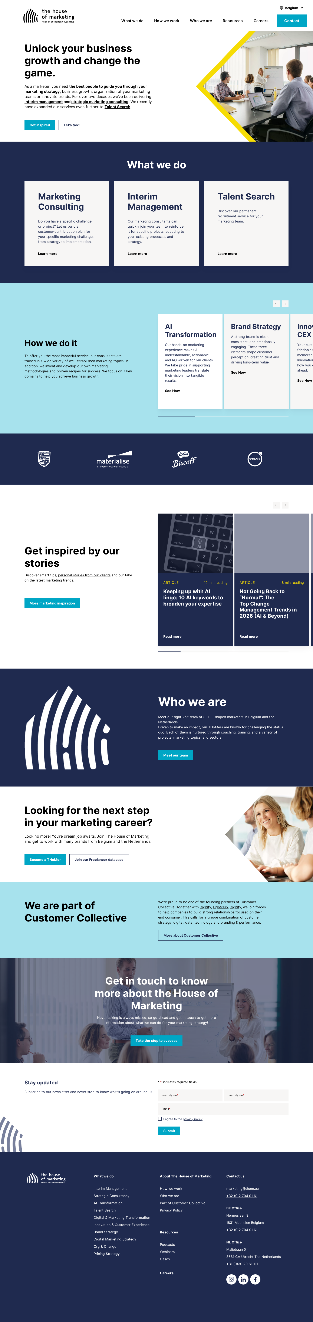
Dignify (205, 907)
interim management (43, 101)
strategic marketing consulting (99, 101)
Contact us (235, 1176)
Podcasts (167, 1244)
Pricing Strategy (107, 1254)
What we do (132, 21)
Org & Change (105, 1246)
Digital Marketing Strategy (115, 1239)
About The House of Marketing (185, 1176)
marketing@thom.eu (242, 1188)
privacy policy (192, 1119)
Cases (165, 1259)
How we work (166, 21)
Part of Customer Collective (182, 1203)
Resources (233, 21)
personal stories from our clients (84, 575)
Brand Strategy (106, 1232)
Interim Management (110, 1188)
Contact (291, 21)
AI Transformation (108, 1203)
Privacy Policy (171, 1210)
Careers (261, 21)
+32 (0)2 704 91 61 (241, 1196)
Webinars (167, 1252)
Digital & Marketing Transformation (122, 1217)
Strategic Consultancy (111, 1196)
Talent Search (105, 1210)
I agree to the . (183, 1119)
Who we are (201, 21)
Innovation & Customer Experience (121, 1225)
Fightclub (220, 907)
